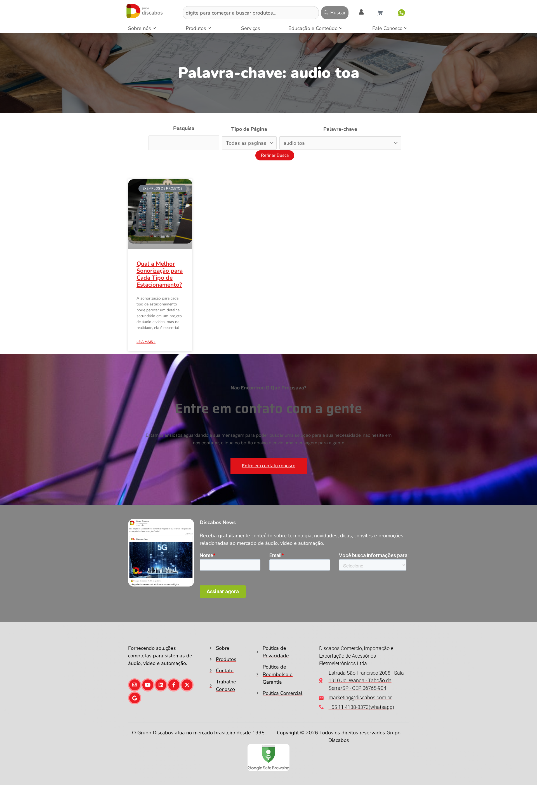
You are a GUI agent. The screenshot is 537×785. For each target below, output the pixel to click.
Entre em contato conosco (268, 465)
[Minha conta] (361, 12)
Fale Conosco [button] (387, 28)
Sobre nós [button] (139, 28)
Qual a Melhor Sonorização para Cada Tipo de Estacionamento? (159, 274)
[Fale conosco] (401, 12)
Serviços (250, 28)
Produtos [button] (196, 28)
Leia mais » (146, 342)
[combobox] (251, 12)
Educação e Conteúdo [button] (313, 28)
